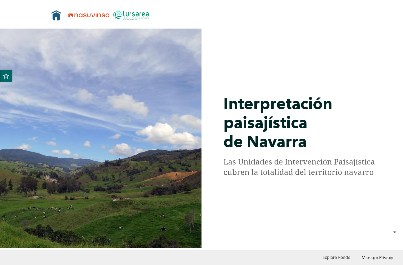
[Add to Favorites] (6, 76)
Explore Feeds (336, 257)
